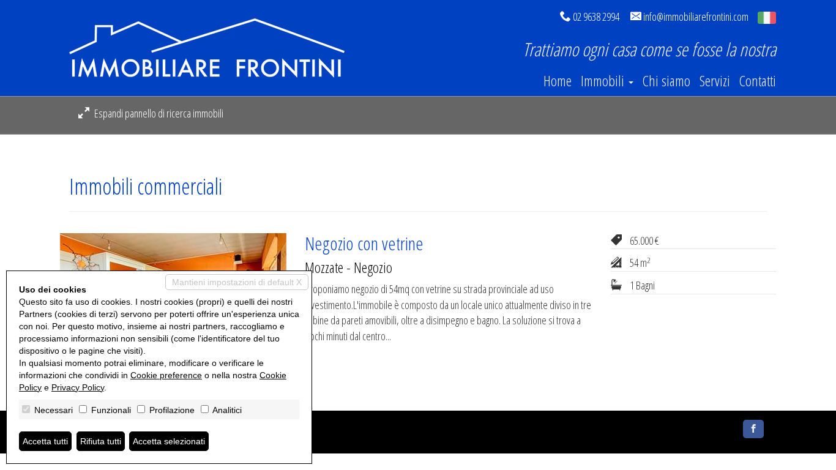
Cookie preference (166, 375)
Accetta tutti (45, 441)
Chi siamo (666, 81)
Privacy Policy (77, 387)
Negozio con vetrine (364, 243)
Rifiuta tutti (100, 441)
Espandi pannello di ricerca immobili (157, 113)
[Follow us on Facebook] (753, 429)
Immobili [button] (604, 81)
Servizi (715, 81)
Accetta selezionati (169, 441)
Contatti (757, 81)
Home (557, 81)
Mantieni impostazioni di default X (237, 282)
